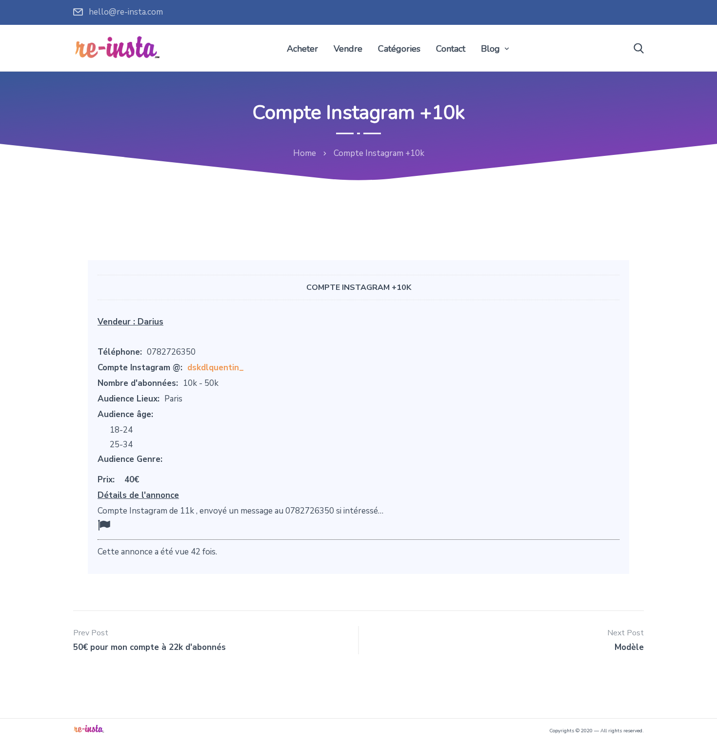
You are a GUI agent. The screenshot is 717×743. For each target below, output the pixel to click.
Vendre (348, 49)
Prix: (106, 479)
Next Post (625, 633)
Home (304, 153)
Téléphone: (120, 352)
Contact (450, 49)
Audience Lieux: (128, 398)
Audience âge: (125, 414)
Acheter (302, 49)
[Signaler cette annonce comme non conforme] (104, 525)
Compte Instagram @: (140, 367)
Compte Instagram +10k (358, 287)
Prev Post (90, 633)
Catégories (399, 49)
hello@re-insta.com (126, 12)
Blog (490, 49)
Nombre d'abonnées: (138, 383)
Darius (150, 321)
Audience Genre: (130, 459)
